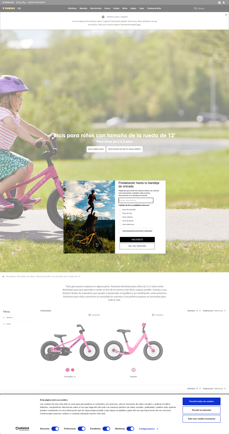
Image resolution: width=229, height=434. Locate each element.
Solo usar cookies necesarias (201, 419)
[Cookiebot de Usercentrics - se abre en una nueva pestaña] (22, 429)
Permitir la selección (201, 410)
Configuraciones (147, 429)
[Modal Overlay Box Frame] (114, 217)
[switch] (81, 429)
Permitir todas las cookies (201, 401)
